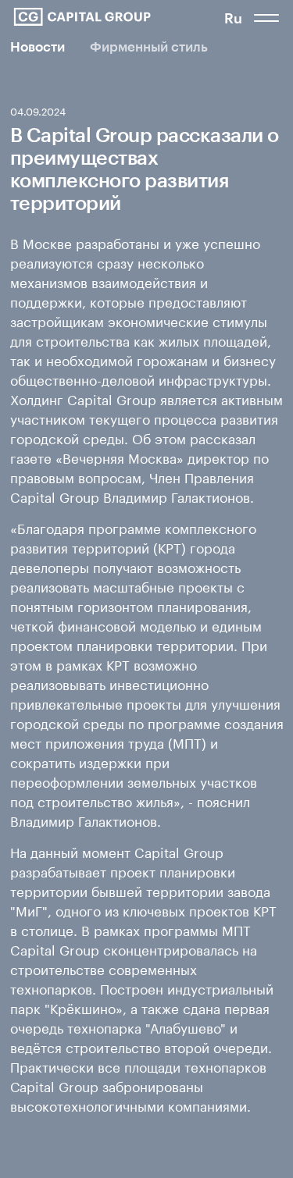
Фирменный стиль (149, 46)
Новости (37, 46)
